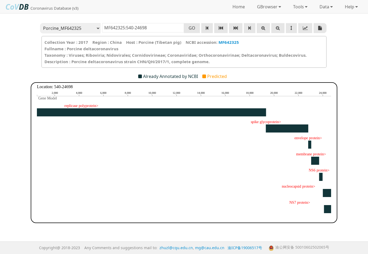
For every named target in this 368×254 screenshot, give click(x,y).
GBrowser (266, 7)
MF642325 (228, 42)
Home (238, 7)
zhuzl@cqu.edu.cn (176, 247)
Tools (297, 7)
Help (348, 7)
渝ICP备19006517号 (245, 247)
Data (323, 7)
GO (192, 28)
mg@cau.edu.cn (209, 247)
